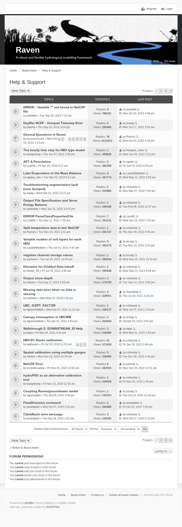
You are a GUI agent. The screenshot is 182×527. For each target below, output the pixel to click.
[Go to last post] (138, 109)
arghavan (32, 344)
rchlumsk (131, 186)
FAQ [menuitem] (156, 61)
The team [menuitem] (169, 61)
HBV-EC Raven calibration (42, 340)
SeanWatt (132, 291)
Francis (130, 136)
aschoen (32, 259)
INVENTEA (53, 507)
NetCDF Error (33, 364)
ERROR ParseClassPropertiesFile (48, 216)
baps (30, 332)
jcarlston (32, 298)
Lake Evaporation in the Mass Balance (52, 173)
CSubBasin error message (43, 414)
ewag (30, 193)
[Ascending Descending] (129, 429)
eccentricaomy (35, 368)
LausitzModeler (135, 173)
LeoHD (31, 165)
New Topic (19, 90)
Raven (28, 49)
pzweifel (32, 115)
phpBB (29, 503)
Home (62, 495)
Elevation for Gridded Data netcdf (48, 266)
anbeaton (32, 208)
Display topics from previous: (51, 428)
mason (31, 282)
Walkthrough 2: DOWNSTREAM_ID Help (53, 328)
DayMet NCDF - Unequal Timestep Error (53, 123)
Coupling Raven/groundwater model (50, 391)
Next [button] (170, 91)
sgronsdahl (33, 395)
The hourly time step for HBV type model (54, 150)
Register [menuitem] (151, 8)
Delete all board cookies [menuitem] (123, 495)
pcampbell (33, 406)
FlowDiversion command (42, 402)
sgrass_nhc (34, 177)
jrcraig (130, 123)
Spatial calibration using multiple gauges (54, 352)
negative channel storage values (48, 255)
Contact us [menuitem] (97, 495)
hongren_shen (135, 150)
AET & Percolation (37, 161)
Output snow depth (38, 278)
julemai (130, 364)
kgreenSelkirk (35, 309)
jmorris (31, 127)
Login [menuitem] (169, 8)
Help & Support (27, 82)
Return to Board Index (25, 447)
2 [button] (161, 91)
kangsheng (33, 154)
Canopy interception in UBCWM (47, 317)
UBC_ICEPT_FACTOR (39, 305)
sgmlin (130, 161)
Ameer (31, 356)
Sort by (94, 428)
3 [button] (165, 91)
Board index (78, 495)
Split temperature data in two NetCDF (51, 228)
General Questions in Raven (44, 134)
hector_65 (33, 270)
